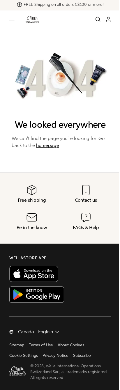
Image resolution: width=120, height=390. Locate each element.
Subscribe (82, 355)
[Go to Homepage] (32, 19)
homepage (47, 145)
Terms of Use (41, 345)
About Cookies (71, 345)
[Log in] (108, 19)
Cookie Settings (23, 355)
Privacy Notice (55, 355)
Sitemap (16, 345)
